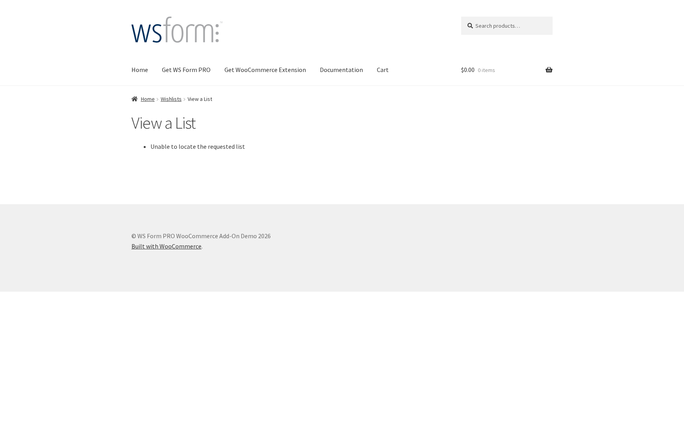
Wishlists (171, 98)
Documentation (341, 70)
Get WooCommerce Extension (265, 70)
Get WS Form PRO (186, 70)
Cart (383, 70)
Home (139, 70)
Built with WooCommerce (166, 246)
